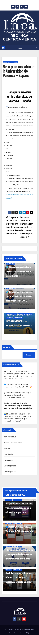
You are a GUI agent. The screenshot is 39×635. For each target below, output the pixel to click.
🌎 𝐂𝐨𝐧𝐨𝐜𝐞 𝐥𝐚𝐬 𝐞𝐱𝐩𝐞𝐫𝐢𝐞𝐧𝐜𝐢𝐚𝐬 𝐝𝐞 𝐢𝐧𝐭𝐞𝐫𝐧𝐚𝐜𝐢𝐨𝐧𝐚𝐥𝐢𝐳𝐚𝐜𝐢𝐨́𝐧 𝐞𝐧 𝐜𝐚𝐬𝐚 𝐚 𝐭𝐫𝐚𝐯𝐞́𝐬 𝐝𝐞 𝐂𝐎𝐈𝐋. (18, 271)
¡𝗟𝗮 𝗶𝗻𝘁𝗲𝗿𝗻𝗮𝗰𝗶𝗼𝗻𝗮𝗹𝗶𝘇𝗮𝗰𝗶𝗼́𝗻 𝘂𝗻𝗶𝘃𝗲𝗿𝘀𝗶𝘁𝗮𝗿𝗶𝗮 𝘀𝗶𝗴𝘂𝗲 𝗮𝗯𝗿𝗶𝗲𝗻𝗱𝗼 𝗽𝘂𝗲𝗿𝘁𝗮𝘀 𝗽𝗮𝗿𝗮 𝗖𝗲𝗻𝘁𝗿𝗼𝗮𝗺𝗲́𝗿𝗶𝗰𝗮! (18, 405)
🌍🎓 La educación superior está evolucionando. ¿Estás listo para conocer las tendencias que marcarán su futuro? (17, 417)
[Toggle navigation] (20, 47)
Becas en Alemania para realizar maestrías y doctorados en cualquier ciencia (26, 227)
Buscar (7, 347)
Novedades (8, 460)
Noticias (9, 317)
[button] (36, 47)
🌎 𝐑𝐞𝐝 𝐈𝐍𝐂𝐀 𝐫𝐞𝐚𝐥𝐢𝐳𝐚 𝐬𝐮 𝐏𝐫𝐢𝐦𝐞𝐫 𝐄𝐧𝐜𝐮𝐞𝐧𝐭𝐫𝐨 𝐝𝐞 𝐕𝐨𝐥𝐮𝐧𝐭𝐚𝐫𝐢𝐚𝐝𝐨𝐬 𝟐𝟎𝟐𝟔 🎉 (18, 385)
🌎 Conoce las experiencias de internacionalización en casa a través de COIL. (19, 296)
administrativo (11, 314)
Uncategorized (10, 471)
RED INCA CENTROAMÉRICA (19, 37)
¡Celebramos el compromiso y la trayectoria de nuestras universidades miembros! (17, 395)
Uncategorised (10, 466)
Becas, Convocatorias (10, 62)
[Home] (3, 47)
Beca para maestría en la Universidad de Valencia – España (19, 96)
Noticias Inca (11, 263)
